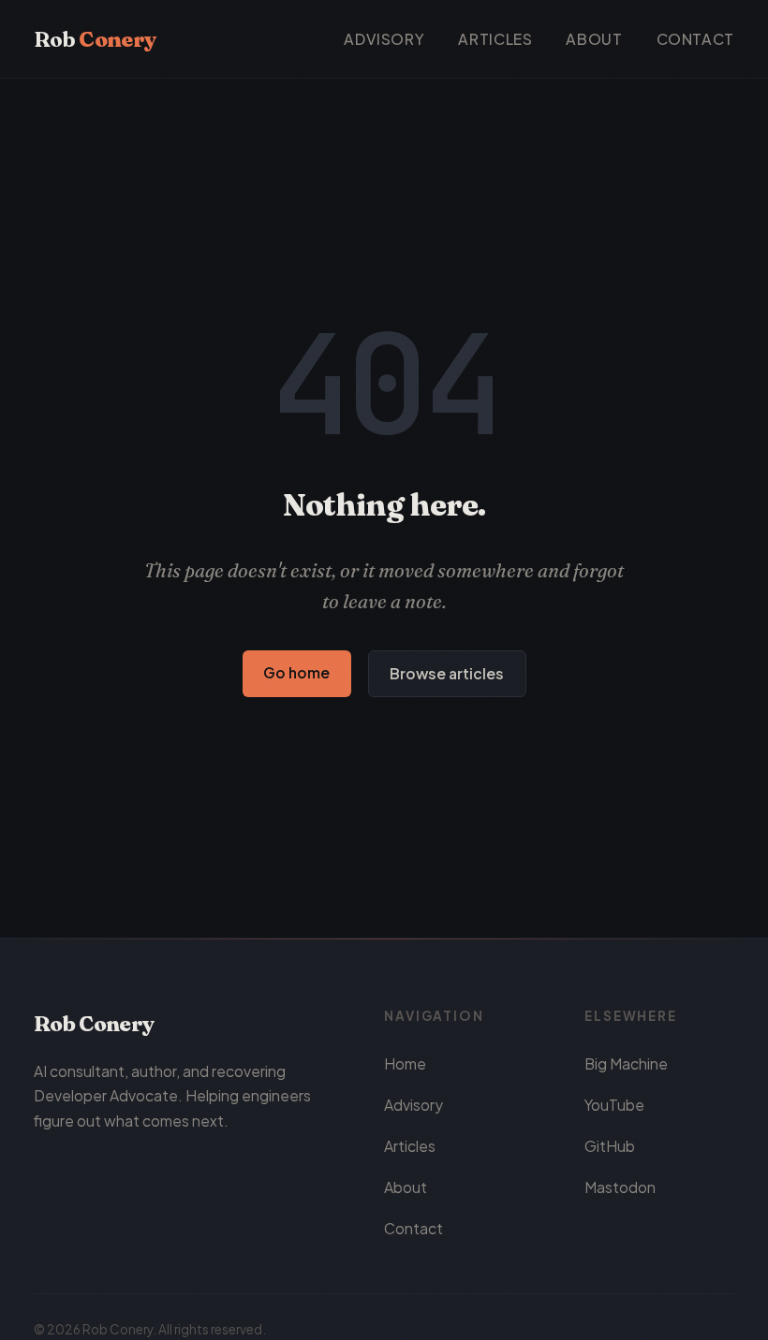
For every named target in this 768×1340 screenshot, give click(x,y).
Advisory (384, 39)
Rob (94, 39)
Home (405, 1063)
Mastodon (620, 1187)
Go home (296, 672)
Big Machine (626, 1063)
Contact (695, 39)
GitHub (609, 1146)
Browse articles (447, 673)
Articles (495, 39)
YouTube (614, 1105)
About (594, 39)
